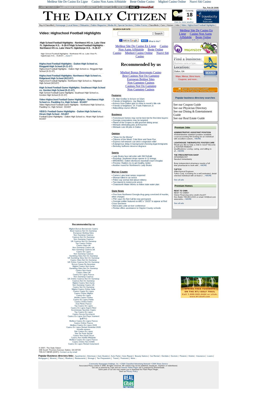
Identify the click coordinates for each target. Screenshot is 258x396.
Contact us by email (68, 352)
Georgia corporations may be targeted (130, 120)
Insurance (200, 356)
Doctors (174, 356)
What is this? (156, 41)
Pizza (60, 358)
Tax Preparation (104, 358)
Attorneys (91, 356)
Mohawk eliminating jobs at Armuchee (130, 125)
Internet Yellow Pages (129, 368)
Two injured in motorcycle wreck (127, 182)
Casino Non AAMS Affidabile (83, 338)
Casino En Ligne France (83, 275)
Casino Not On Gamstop (83, 287)
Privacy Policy (132, 371)
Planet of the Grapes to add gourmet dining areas (135, 122)
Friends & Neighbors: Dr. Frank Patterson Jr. (133, 105)
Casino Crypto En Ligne (83, 291)
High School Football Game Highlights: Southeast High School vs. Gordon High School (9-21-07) (72, 89)
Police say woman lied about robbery (130, 180)
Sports (115, 152)
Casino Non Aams (83, 270)
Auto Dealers (103, 356)
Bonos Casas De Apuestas (83, 264)
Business (117, 114)
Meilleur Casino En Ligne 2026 (83, 325)
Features (116, 95)
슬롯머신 (83, 318)
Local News (72, 25)
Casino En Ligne (83, 252)
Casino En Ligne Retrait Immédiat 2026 (83, 327)
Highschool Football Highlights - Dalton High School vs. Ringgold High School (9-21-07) (68, 65)
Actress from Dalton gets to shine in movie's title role (137, 103)
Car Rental (154, 356)
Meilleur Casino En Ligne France (83, 321)
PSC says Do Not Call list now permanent (132, 199)
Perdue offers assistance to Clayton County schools (137, 208)
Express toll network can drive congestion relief (134, 141)
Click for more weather (184, 22)
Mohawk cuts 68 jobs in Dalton (127, 127)
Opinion (116, 133)
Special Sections (125, 25)
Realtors (69, 358)
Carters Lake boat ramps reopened (129, 175)
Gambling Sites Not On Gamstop (83, 256)
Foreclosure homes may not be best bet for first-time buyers (140, 118)
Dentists (164, 356)
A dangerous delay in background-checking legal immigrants (140, 144)
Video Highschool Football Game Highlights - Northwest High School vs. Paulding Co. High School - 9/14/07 (71, 101)
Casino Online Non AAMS (83, 342)
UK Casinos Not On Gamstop (83, 241)
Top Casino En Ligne (83, 306)
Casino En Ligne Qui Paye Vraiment (83, 316)
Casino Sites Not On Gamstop (83, 260)
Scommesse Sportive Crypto (83, 310)
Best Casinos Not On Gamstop (83, 231)
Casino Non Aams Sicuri (83, 335)
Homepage (61, 25)
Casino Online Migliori (83, 293)
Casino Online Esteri (83, 302)
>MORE (197, 139)
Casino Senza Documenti (84, 314)
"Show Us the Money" (123, 137)
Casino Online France (83, 323)
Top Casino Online (84, 243)
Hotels (191, 356)
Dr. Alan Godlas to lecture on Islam (128, 99)
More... (134, 358)
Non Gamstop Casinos (83, 235)
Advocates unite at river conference (129, 206)
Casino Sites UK (83, 245)
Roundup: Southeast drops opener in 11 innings (134, 158)
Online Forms (141, 25)
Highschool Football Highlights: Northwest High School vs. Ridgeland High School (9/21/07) (70, 77)
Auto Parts (115, 356)
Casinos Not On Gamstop (83, 237)
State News (118, 191)
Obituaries (84, 25)
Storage (91, 358)
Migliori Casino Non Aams (83, 266)
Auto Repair (127, 356)
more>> (69, 56)
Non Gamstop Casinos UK (83, 250)
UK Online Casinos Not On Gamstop (83, 262)
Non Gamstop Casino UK (83, 247)
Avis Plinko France (84, 304)
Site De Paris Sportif (83, 333)
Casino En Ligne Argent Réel (83, 308)
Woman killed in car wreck (125, 177)
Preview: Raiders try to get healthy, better (132, 163)
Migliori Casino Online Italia (83, 289)
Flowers (183, 356)
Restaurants (80, 358)
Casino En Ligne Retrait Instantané (83, 344)
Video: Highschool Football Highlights (198, 25)
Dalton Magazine (98, 25)
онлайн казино (83, 329)
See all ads (179, 180)
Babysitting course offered (125, 108)
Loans (210, 356)
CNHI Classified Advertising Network (135, 364)
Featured (124, 358)
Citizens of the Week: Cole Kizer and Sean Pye (134, 139)
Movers (53, 358)
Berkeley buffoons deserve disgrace (129, 146)
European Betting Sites (83, 233)
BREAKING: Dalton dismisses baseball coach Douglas (138, 161)
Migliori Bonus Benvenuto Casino (83, 229)
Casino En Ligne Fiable (83, 300)
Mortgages (43, 358)
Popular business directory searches (195, 98)
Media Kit (112, 25)
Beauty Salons (141, 356)
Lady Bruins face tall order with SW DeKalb (132, 156)
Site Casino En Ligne (83, 331)
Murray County (120, 172)
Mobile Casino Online (83, 297)
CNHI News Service (160, 364)
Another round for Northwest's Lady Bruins (132, 165)
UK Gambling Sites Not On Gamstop (83, 258)
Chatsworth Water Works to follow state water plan (136, 184)
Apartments (80, 356)
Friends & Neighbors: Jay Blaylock (129, 101)
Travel (115, 358)
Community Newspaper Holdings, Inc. (104, 364)
